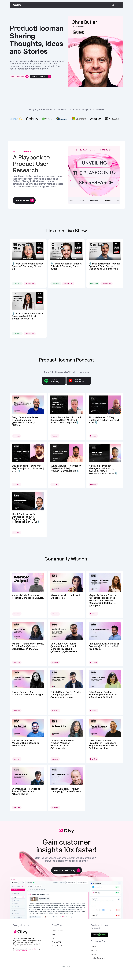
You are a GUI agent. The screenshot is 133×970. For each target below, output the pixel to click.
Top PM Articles (57, 931)
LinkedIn (93, 954)
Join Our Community (98, 958)
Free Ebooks (56, 934)
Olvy (14, 938)
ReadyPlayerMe (21, 951)
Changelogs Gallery (58, 946)
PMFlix (54, 938)
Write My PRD (56, 942)
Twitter (93, 947)
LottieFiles (35, 949)
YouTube (94, 950)
